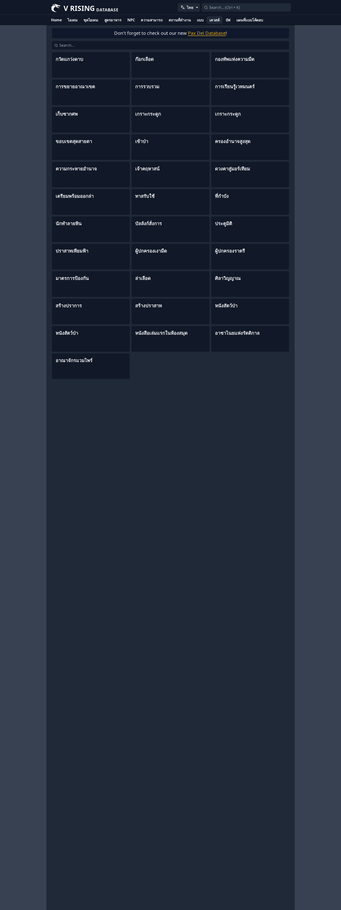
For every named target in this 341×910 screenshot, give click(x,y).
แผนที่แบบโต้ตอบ (249, 20)
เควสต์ (214, 20)
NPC (131, 20)
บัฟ (228, 20)
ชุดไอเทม (91, 20)
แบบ (200, 20)
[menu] (189, 7)
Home (56, 20)
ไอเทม (72, 20)
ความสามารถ (152, 20)
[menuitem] (189, 7)
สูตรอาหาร (113, 20)
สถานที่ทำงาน (180, 20)
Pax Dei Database (207, 33)
